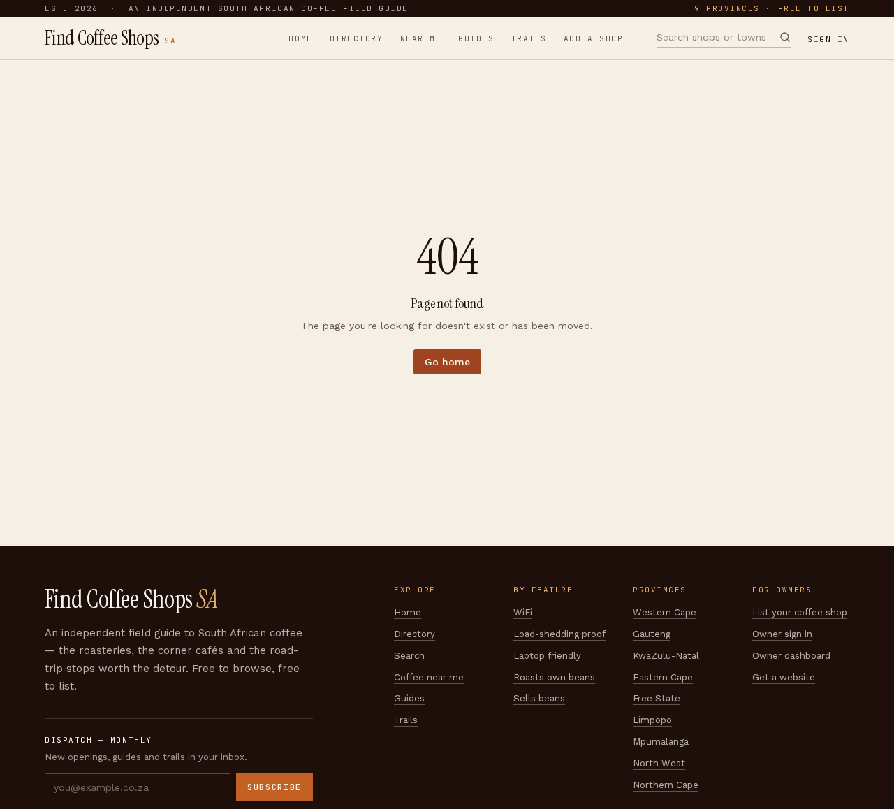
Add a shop (593, 38)
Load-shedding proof (559, 634)
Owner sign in (782, 634)
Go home (447, 361)
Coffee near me (429, 677)
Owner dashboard (791, 655)
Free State (656, 698)
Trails (529, 38)
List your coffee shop (799, 612)
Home (300, 38)
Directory (356, 38)
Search (409, 655)
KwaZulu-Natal (666, 655)
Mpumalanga (661, 741)
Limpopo (652, 720)
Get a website (783, 677)
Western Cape (664, 612)
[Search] (785, 37)
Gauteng (651, 634)
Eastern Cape (663, 677)
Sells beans (539, 698)
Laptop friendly (547, 655)
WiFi (522, 612)
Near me (421, 38)
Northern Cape (665, 785)
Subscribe (274, 787)
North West (659, 763)
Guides (476, 38)
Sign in (828, 39)
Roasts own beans (554, 677)
